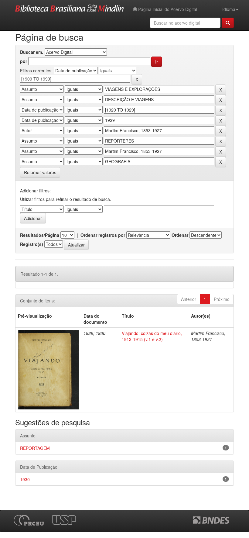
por (23, 61)
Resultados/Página (39, 235)
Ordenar (180, 235)
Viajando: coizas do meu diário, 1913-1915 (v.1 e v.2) (152, 336)
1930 (25, 479)
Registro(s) (31, 244)
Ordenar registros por (102, 235)
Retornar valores (40, 172)
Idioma (228, 9)
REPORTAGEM (35, 448)
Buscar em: (31, 52)
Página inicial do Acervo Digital (167, 9)
